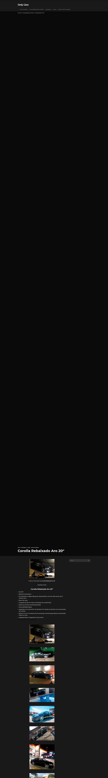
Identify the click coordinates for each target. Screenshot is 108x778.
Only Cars (23, 4)
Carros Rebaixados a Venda (24, 547)
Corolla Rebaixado (35, 547)
